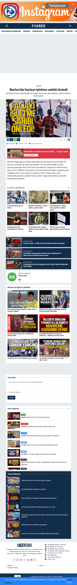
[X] (17, 559)
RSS (18, 576)
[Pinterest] (21, 559)
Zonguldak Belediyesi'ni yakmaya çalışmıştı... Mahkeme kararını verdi (51, 334)
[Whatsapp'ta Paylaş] (15, 139)
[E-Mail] (19, 279)
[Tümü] (68, 408)
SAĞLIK (24, 442)
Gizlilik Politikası (13, 567)
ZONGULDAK (37, 31)
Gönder (11, 397)
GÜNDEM (26, 31)
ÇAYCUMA (60, 31)
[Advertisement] (38, 59)
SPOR (23, 414)
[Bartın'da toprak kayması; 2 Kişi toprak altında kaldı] (23, 323)
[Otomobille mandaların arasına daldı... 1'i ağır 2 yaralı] (54, 348)
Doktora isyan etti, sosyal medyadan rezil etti (39, 445)
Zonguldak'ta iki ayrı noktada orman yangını (22, 358)
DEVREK (24, 433)
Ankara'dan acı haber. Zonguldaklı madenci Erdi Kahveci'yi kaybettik (43, 463)
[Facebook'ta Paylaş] (8, 139)
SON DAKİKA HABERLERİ (11, 31)
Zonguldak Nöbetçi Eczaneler (57, 544)
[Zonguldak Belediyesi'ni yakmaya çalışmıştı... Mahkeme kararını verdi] (54, 323)
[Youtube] (31, 559)
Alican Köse (11, 143)
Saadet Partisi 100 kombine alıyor (35, 417)
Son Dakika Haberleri (54, 557)
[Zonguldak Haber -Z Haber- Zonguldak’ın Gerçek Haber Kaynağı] (38, 26)
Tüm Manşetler (52, 555)
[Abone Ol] (68, 139)
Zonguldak (24, 424)
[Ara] (70, 26)
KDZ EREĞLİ (49, 31)
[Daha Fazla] (18, 139)
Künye (41, 565)
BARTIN (70, 31)
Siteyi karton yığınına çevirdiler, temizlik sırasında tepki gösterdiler (52, 310)
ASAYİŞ (38, 86)
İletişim (10, 565)
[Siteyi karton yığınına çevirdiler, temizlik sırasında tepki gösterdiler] (54, 299)
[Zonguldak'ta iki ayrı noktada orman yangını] (23, 348)
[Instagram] (24, 559)
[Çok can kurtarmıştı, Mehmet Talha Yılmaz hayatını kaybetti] (23, 299)
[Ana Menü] (7, 26)
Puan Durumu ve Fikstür (55, 553)
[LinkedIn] (28, 559)
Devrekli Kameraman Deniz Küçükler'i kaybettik (40, 436)
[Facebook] (14, 559)
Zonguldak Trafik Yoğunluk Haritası (59, 551)
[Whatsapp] (35, 559)
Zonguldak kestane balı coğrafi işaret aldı (38, 426)
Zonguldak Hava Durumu (55, 547)
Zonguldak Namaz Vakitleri (56, 549)
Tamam (69, 582)
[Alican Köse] (12, 277)
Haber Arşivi (51, 559)
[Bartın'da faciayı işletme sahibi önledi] (38, 118)
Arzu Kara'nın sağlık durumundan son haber (38, 454)
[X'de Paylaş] (11, 139)
